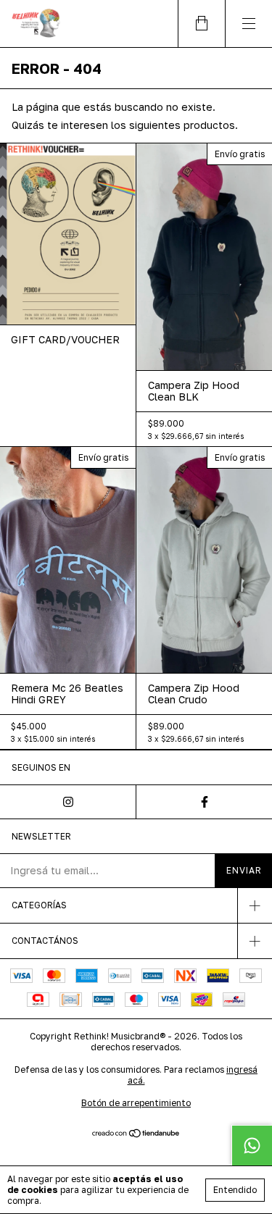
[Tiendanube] (136, 1134)
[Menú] (248, 23)
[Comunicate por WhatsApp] (251, 1145)
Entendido (235, 1189)
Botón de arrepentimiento (136, 1102)
